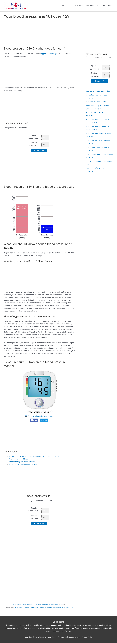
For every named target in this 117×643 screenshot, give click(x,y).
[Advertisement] (39, 33)
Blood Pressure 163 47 (32, 607)
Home (63, 6)
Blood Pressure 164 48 (44, 607)
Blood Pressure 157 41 (52, 604)
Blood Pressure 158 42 (41, 604)
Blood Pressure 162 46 (20, 607)
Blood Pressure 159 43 (29, 604)
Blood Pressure (75, 6)
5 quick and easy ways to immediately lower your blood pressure (34, 456)
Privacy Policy (87, 637)
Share (35, 420)
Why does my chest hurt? (18, 459)
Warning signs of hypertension (98, 91)
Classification (91, 6)
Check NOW (39, 150)
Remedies (106, 6)
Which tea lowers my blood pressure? (23, 464)
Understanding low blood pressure (22, 462)
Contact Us (62, 637)
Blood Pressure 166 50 (67, 607)
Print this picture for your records (41, 416)
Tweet (45, 420)
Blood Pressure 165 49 (55, 607)
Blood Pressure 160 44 (17, 604)
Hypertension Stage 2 (49, 54)
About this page (74, 637)
